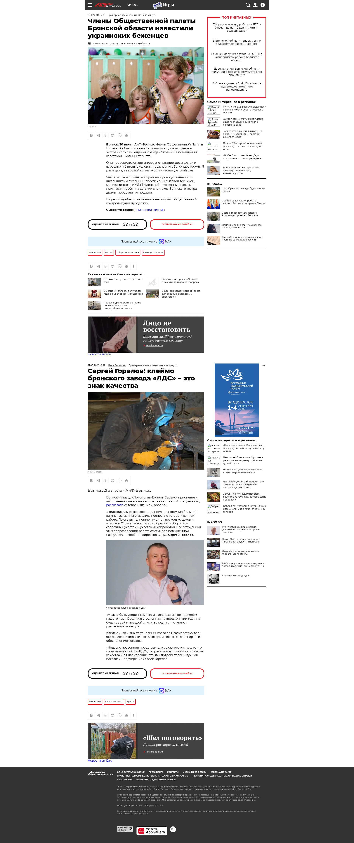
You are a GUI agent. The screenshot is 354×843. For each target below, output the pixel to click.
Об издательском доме (131, 772)
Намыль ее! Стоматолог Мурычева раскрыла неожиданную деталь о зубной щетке (243, 460)
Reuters (92, 126)
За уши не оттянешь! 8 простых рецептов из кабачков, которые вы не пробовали (244, 496)
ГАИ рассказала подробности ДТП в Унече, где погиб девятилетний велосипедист (236, 27)
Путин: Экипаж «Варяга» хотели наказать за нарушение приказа (240, 540)
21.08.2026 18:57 (96, 365)
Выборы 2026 (124, 780)
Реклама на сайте (221, 772)
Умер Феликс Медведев (235, 575)
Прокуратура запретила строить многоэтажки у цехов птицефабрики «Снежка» (122, 305)
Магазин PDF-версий (194, 772)
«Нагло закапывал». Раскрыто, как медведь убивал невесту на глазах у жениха (243, 448)
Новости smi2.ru (100, 354)
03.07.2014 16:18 (96, 15)
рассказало (115, 505)
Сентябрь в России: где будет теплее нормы (243, 189)
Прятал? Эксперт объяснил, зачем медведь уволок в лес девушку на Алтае (242, 146)
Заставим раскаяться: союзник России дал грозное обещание (240, 214)
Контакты (172, 772)
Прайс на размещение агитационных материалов (222, 776)
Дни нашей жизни (148, 210)
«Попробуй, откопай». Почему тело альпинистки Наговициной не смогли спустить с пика (243, 484)
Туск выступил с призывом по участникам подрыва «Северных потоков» (240, 529)
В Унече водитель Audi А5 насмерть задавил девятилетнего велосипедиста (236, 86)
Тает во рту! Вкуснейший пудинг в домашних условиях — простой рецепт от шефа (242, 134)
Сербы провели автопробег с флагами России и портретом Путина (243, 202)
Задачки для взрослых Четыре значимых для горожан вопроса (180, 280)
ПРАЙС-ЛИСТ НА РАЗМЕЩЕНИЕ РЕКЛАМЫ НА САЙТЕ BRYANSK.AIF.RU (152, 776)
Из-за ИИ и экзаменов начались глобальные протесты (240, 552)
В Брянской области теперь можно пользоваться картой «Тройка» (237, 42)
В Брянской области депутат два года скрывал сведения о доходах (123, 292)
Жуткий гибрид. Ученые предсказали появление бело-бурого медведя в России (244, 109)
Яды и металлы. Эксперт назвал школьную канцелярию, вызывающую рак (241, 170)
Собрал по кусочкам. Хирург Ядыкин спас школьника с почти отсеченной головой (244, 509)
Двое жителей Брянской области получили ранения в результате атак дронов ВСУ (237, 72)
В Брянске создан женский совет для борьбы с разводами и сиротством (181, 293)
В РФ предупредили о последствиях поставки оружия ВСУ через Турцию (243, 564)
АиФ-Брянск (95, 471)
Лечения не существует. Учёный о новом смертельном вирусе (242, 471)
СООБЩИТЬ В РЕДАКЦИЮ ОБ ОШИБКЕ (156, 780)
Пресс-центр (156, 772)
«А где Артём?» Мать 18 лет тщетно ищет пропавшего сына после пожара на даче (243, 121)
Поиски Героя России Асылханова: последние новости (242, 226)
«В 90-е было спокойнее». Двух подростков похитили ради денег (242, 157)
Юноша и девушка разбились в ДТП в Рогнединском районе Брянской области (237, 57)
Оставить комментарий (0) (177, 224)
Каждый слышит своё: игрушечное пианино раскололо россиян (242, 238)
